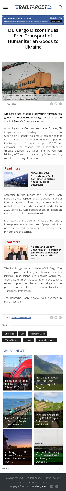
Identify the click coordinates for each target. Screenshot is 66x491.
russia (28, 340)
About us (32, 482)
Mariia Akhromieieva (21, 317)
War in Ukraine (12, 340)
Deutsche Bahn (37, 333)
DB (22, 333)
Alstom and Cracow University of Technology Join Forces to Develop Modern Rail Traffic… (46, 251)
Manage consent (14, 478)
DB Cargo (9, 333)
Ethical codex (34, 478)
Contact (44, 482)
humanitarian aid (46, 340)
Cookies (20, 482)
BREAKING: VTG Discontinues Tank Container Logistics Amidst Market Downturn (43, 179)
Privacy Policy (52, 478)
